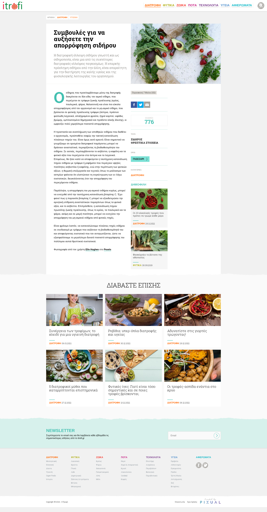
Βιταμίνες (175, 486)
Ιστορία (49, 479)
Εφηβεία (174, 461)
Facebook (134, 105)
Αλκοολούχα (126, 472)
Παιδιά (173, 472)
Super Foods (51, 475)
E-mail (147, 105)
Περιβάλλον (151, 468)
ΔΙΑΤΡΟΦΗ (62, 17)
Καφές (124, 479)
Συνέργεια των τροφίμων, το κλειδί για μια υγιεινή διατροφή (74, 320)
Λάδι (73, 472)
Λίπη (98, 475)
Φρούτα (74, 465)
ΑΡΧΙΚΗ (51, 17)
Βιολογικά (150, 472)
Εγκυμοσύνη (176, 468)
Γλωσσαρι (138, 159)
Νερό (123, 461)
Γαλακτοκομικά (102, 472)
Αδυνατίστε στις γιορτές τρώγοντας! (192, 320)
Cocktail (124, 475)
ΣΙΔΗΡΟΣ (136, 139)
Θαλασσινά (100, 468)
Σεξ (172, 483)
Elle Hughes (92, 249)
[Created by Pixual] (210, 501)
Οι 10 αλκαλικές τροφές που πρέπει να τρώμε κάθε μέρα (149, 208)
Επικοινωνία (180, 502)
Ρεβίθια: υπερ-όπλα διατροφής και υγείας (133, 320)
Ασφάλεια (150, 465)
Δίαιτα (49, 468)
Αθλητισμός (176, 465)
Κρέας (99, 461)
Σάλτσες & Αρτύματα (80, 479)
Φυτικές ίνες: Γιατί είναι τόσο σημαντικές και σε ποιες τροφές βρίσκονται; (133, 378)
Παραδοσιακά (151, 475)
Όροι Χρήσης (192, 502)
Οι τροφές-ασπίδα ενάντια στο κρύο (192, 378)
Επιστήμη (150, 461)
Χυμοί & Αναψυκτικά (129, 465)
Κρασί (123, 468)
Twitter (140, 105)
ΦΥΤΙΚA (137, 265)
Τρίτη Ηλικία (176, 475)
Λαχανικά (75, 461)
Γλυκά (73, 468)
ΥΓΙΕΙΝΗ (73, 17)
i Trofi (13, 5)
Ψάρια (98, 465)
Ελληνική (50, 465)
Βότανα (74, 483)
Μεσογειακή (51, 461)
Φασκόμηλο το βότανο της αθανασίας (149, 249)
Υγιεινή (49, 472)
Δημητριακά (76, 475)
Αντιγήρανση (176, 479)
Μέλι (98, 479)
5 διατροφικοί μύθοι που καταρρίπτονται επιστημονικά (74, 378)
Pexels (107, 249)
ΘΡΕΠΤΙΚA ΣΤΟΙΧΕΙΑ (144, 142)
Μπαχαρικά (76, 486)
